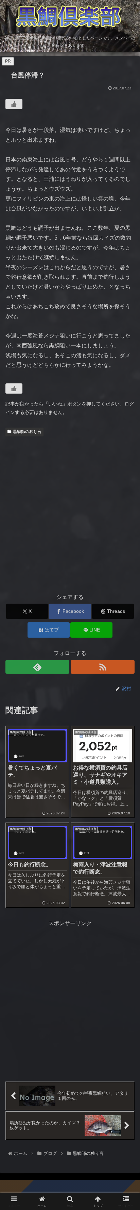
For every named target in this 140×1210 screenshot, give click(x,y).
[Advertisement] (70, 513)
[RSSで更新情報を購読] (103, 667)
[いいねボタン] (13, 104)
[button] (126, 955)
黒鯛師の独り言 (27, 431)
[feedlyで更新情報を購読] (37, 667)
